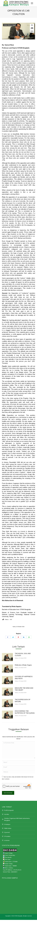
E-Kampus (7, 824)
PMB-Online (7, 828)
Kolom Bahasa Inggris (10, 25)
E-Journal (7, 832)
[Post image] (7, 657)
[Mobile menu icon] (32, 3)
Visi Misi (6, 814)
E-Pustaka (7, 836)
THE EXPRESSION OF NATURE (22, 700)
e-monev (7, 840)
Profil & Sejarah (9, 810)
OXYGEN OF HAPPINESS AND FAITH (24, 677)
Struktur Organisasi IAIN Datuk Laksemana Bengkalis (17, 819)
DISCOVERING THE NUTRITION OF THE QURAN (25, 712)
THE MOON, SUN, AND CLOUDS (23, 654)
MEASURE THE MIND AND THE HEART (24, 689)
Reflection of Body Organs (23, 665)
